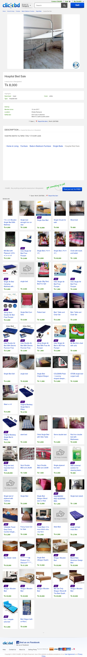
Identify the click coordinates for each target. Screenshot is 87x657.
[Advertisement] (43, 163)
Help (4, 649)
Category (25, 5)
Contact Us (12, 649)
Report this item (42, 121)
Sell (77, 5)
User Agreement (70, 654)
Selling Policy (32, 649)
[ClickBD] (8, 643)
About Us (22, 649)
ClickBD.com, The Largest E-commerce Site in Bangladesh (11, 5)
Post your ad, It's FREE (72, 189)
